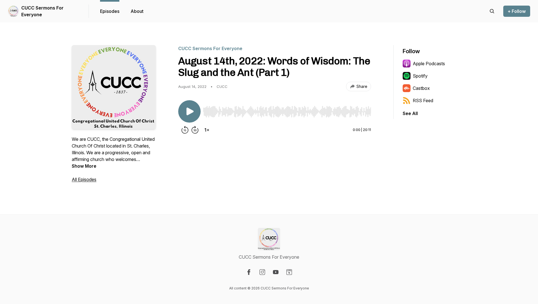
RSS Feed (423, 100)
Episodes (109, 11)
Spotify (420, 76)
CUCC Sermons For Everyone (42, 11)
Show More (84, 166)
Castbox (421, 88)
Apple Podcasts (429, 63)
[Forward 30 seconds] (195, 130)
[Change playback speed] (206, 130)
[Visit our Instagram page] (262, 272)
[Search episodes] (492, 11)
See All (410, 113)
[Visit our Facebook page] (249, 272)
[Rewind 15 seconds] (185, 130)
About (137, 11)
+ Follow (517, 11)
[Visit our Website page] (289, 272)
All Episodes (84, 179)
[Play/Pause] (189, 111)
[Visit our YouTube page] (276, 272)
